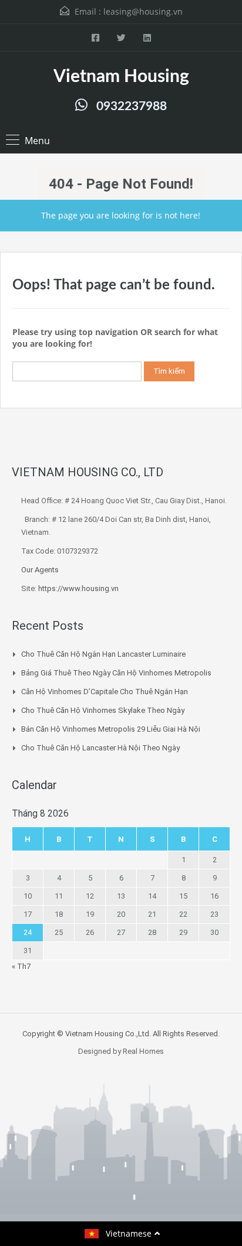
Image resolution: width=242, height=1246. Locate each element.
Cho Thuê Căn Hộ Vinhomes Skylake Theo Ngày (102, 710)
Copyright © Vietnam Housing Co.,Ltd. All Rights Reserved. (121, 1033)
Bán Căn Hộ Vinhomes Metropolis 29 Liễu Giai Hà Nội (110, 729)
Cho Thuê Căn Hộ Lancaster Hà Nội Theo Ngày (100, 747)
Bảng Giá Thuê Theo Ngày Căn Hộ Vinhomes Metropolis (116, 672)
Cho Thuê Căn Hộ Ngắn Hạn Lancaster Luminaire (103, 654)
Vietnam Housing (121, 77)
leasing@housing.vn (143, 11)
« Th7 (21, 966)
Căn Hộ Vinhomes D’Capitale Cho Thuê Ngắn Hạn (104, 691)
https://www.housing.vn (78, 588)
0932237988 (131, 106)
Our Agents (40, 569)
